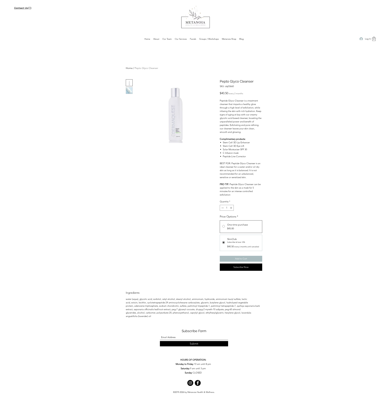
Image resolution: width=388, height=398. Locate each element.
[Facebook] (198, 383)
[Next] (30, 8)
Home (129, 68)
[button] (374, 39)
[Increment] (231, 208)
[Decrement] (222, 208)
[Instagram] (190, 383)
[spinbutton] (226, 208)
